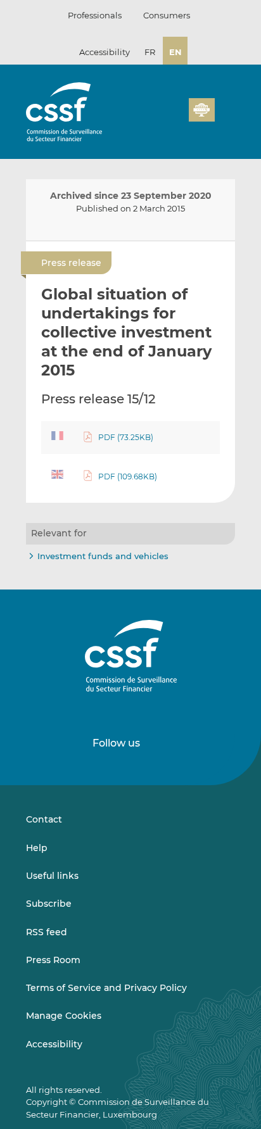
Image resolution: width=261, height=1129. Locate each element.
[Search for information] (160, 117)
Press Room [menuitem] (53, 960)
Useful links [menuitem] (52, 875)
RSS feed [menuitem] (46, 932)
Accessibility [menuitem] (54, 1044)
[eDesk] (201, 110)
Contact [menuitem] (44, 819)
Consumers (166, 15)
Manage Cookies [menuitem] (63, 1015)
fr (149, 52)
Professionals (95, 15)
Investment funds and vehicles (103, 556)
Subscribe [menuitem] (49, 903)
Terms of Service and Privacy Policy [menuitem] (106, 987)
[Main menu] (225, 107)
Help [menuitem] (37, 848)
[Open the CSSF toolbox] (175, 117)
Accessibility (104, 52)
